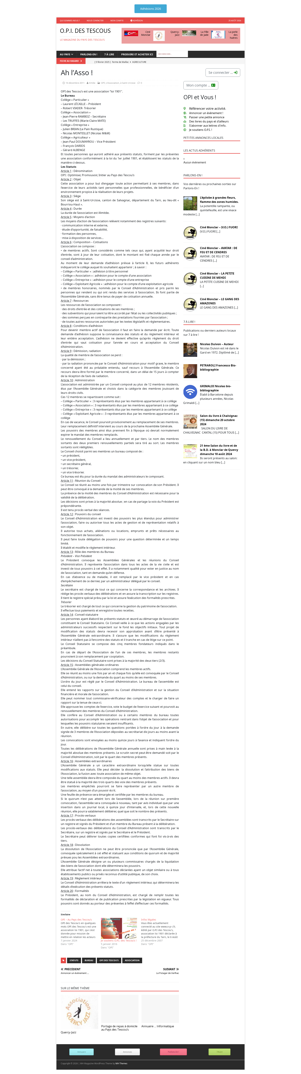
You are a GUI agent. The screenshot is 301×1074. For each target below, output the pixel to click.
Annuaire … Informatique (157, 1026)
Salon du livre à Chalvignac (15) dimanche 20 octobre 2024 (219, 420)
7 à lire (109, 54)
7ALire (219, 1052)
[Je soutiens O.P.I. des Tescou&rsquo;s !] (119, 928)
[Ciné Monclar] (131, 33)
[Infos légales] (161, 932)
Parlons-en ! (88, 54)
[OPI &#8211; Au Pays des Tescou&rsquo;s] (81, 932)
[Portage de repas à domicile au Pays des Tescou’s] (120, 1009)
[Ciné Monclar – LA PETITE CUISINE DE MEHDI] (190, 279)
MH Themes (121, 1063)
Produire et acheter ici (137, 54)
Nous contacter (95, 20)
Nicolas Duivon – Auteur (217, 344)
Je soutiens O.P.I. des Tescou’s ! (119, 940)
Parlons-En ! (173, 1052)
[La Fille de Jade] (189, 33)
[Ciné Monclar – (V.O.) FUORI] (190, 233)
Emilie (92, 82)
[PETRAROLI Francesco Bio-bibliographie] (190, 371)
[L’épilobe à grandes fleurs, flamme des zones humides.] (190, 203)
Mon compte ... (198, 85)
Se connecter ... (221, 72)
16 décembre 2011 (75, 82)
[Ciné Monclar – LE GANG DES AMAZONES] (190, 304)
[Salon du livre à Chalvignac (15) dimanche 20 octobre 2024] (190, 421)
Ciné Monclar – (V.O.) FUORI (219, 227)
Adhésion (137, 20)
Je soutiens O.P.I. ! (200, 130)
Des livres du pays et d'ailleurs (209, 121)
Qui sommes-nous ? (70, 20)
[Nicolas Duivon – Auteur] (190, 349)
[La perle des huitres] (218, 35)
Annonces (127, 1052)
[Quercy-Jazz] (159, 36)
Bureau (89, 960)
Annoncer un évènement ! (206, 113)
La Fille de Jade (204, 33)
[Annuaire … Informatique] (160, 1009)
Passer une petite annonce (206, 117)
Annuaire (81, 1052)
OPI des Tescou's (109, 960)
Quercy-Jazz (175, 33)
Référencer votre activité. (207, 108)
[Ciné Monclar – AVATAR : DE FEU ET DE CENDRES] (190, 253)
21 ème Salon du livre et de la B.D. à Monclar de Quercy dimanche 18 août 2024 (219, 450)
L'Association (112, 82)
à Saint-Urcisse (127, 82)
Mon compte (117, 20)
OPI (103, 82)
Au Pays (65, 54)
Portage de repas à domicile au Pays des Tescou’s (119, 1027)
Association (132, 960)
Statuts (74, 960)
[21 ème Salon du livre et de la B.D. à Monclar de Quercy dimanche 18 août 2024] (190, 451)
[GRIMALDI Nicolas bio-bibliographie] (190, 391)
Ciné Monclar (145, 33)
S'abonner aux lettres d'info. (207, 125)
